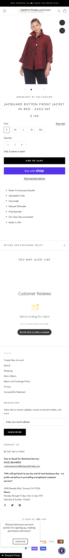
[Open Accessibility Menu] (61, 550)
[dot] (31, 89)
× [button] (38, 519)
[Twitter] (12, 505)
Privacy (7, 386)
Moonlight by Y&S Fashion (35, 97)
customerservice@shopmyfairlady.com (22, 466)
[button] (24, 555)
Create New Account (14, 360)
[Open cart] (64, 10)
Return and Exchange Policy (23, 245)
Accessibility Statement (14, 392)
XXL (41, 129)
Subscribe (15, 432)
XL (32, 129)
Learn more (20, 541)
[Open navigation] (4, 10)
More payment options (34, 178)
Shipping (8, 370)
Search (7, 365)
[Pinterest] (20, 505)
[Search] (59, 10)
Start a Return (10, 376)
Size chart (60, 123)
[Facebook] (5, 505)
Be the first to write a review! (34, 332)
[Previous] (25, 89)
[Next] (43, 89)
